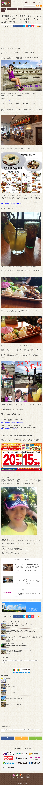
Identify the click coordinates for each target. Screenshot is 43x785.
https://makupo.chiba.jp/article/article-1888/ (9, 100)
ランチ (7, 729)
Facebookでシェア (19, 26)
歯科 (24, 729)
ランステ (21, 660)
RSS (21, 739)
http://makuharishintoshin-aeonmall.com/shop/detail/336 (12, 203)
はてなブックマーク (29, 26)
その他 (3, 11)
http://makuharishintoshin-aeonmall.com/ (9, 428)
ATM (2, 729)
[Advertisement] (21, 38)
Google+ (27, 26)
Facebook (7, 739)
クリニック (11, 729)
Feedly (35, 739)
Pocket (32, 26)
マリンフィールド (27, 9)
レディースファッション (18, 729)
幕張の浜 (20, 9)
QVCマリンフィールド (6, 660)
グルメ (9, 9)
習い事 (37, 729)
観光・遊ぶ (14, 9)
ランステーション (27, 660)
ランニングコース (34, 660)
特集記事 (3, 9)
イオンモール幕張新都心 (36, 9)
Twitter (24, 26)
